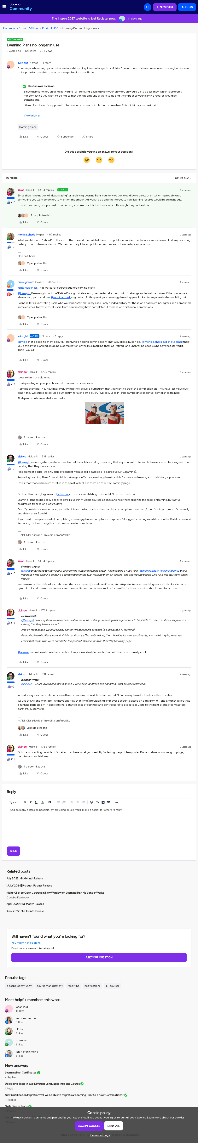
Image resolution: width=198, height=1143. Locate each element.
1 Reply (9, 1088)
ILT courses (112, 985)
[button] (4, 7)
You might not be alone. (26, 942)
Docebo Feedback (18, 897)
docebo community (19, 985)
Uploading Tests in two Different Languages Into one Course (42, 1083)
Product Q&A (50, 28)
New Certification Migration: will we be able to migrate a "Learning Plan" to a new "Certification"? (64, 1095)
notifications (92, 985)
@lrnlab (22, 341)
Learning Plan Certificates (20, 1072)
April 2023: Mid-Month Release (25, 904)
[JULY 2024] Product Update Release (29, 885)
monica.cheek (26, 234)
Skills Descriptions (16, 1106)
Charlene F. (22, 1007)
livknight (23, 63)
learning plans (28, 127)
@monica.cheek (28, 287)
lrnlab (21, 190)
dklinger (22, 372)
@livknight (24, 293)
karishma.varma (26, 1018)
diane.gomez (26, 282)
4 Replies (10, 1077)
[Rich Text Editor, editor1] (99, 825)
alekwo (22, 456)
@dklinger (62, 494)
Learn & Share (30, 28)
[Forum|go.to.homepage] (21, 7)
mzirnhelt (21, 1040)
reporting (73, 985)
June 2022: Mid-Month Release (25, 911)
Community (10, 28)
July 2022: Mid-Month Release (25, 878)
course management (50, 985)
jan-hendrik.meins (27, 1051)
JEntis (19, 1029)
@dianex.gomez (172, 341)
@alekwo (23, 652)
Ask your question (99, 957)
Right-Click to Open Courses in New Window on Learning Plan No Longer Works (55, 892)
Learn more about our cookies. (166, 1117)
